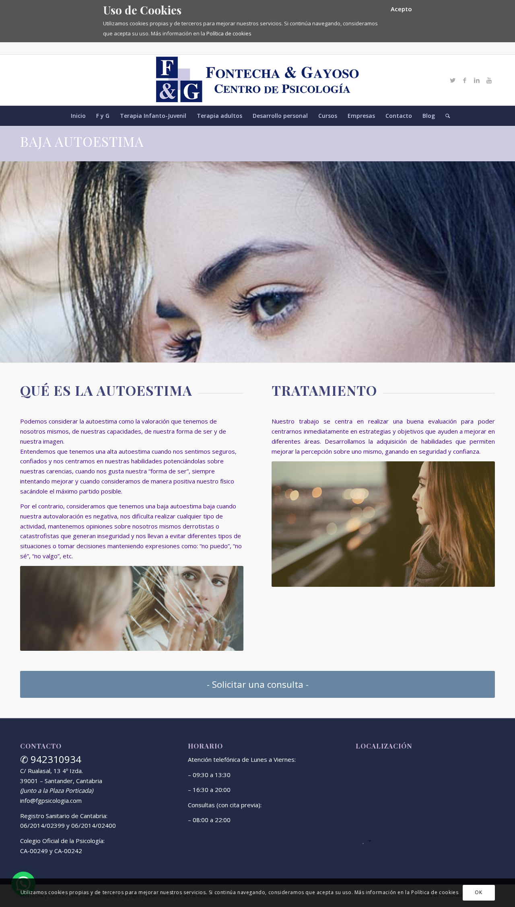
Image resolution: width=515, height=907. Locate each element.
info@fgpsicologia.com (51, 800)
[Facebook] (465, 80)
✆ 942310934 (50, 759)
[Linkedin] (477, 80)
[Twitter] (453, 80)
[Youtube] (489, 80)
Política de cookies (228, 33)
